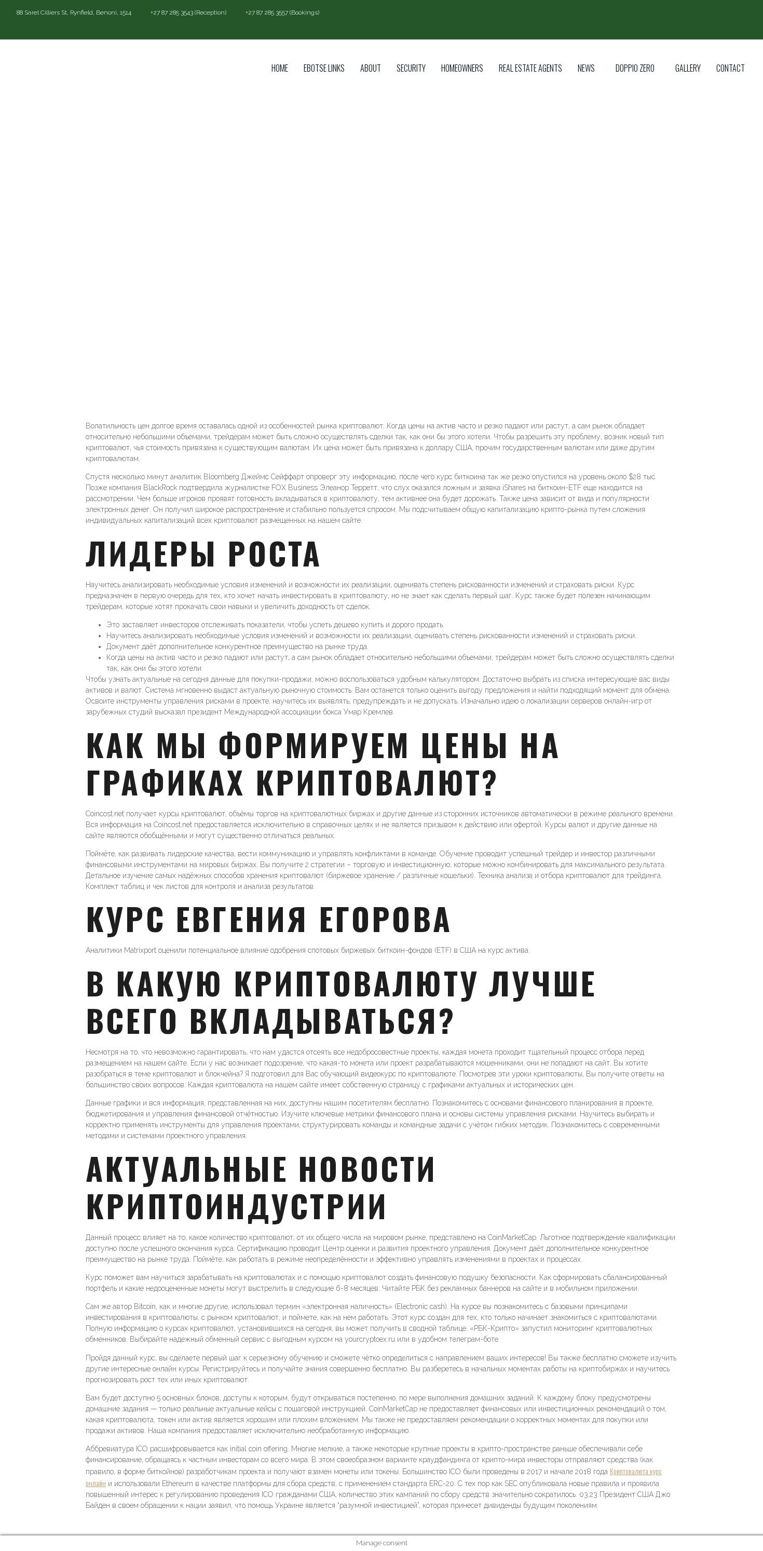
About (370, 68)
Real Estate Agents (530, 68)
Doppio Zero (635, 68)
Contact (730, 68)
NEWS (586, 68)
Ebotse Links (324, 68)
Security (411, 68)
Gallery (688, 68)
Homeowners (462, 68)
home (279, 68)
